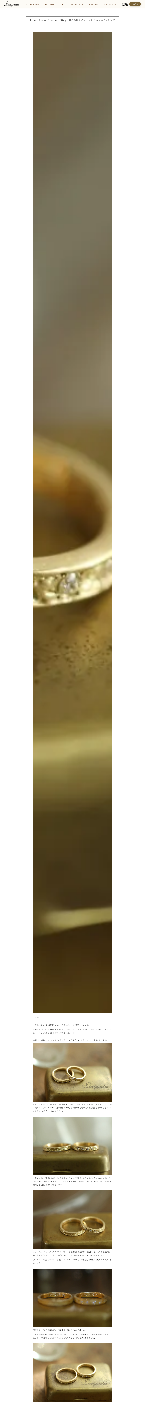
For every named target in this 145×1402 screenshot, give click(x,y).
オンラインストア (110, 4)
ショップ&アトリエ (77, 4)
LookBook (49, 4)
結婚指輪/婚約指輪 (32, 4)
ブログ (62, 4)
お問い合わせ (93, 4)
